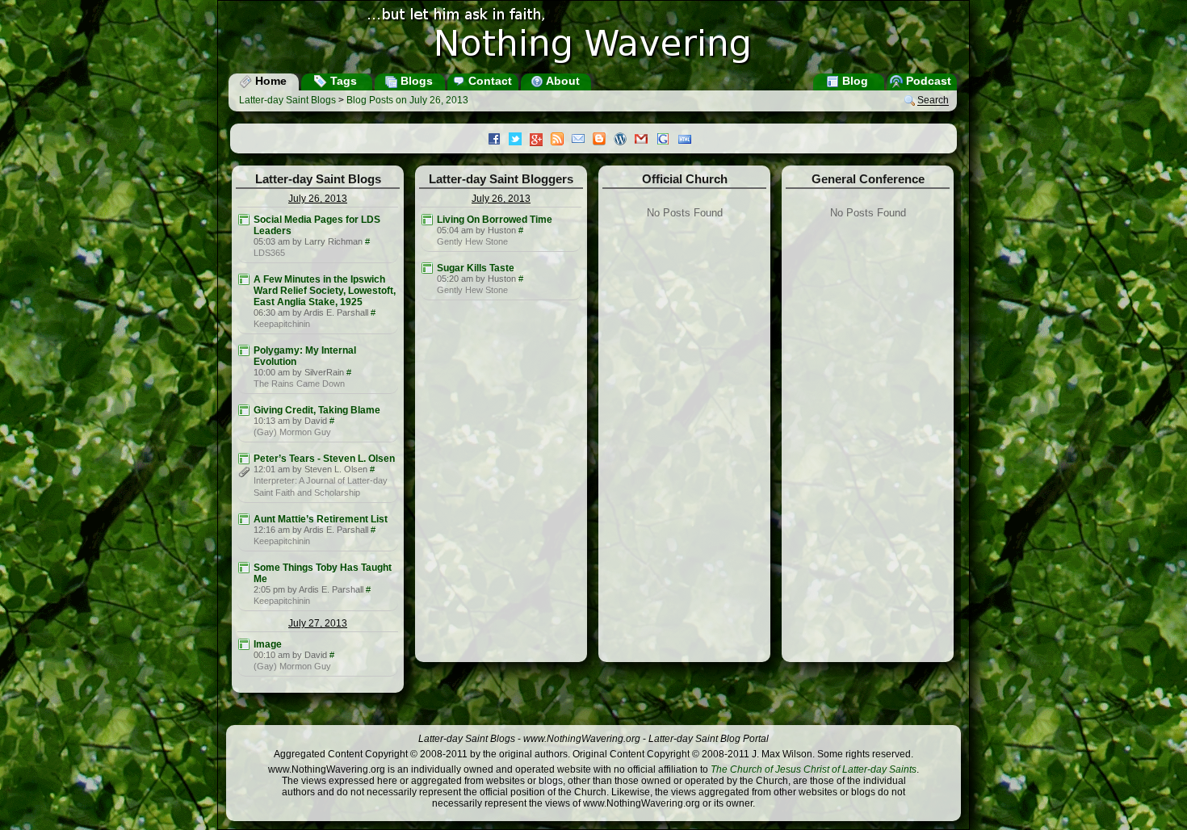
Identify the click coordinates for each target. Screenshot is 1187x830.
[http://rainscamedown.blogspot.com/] (243, 350)
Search (933, 101)
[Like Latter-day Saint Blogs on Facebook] (498, 140)
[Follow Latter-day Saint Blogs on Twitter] (519, 140)
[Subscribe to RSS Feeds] (561, 140)
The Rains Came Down (299, 383)
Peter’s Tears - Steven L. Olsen (324, 458)
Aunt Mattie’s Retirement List (321, 519)
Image (268, 644)
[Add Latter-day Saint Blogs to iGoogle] (667, 140)
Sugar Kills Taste (475, 268)
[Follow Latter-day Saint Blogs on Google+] (540, 141)
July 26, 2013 (317, 198)
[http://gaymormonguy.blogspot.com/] (243, 410)
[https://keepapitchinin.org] (243, 279)
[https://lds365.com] (243, 219)
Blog (853, 80)
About (561, 80)
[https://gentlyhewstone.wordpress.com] (427, 219)
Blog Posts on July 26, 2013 (407, 100)
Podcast (927, 80)
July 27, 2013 (317, 623)
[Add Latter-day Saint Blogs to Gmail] (645, 140)
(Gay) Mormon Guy (292, 432)
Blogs (415, 80)
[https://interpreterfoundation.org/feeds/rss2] (243, 458)
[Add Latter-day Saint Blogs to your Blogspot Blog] (603, 140)
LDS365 (269, 253)
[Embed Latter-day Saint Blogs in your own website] (688, 140)
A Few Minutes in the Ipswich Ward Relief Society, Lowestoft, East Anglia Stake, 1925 (325, 291)
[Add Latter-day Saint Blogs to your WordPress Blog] (624, 140)
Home (269, 80)
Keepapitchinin (282, 324)
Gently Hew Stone (472, 241)
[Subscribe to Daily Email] (582, 140)
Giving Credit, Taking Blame (317, 410)
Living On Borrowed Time (494, 219)
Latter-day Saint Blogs (287, 100)
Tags (342, 80)
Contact (488, 80)
